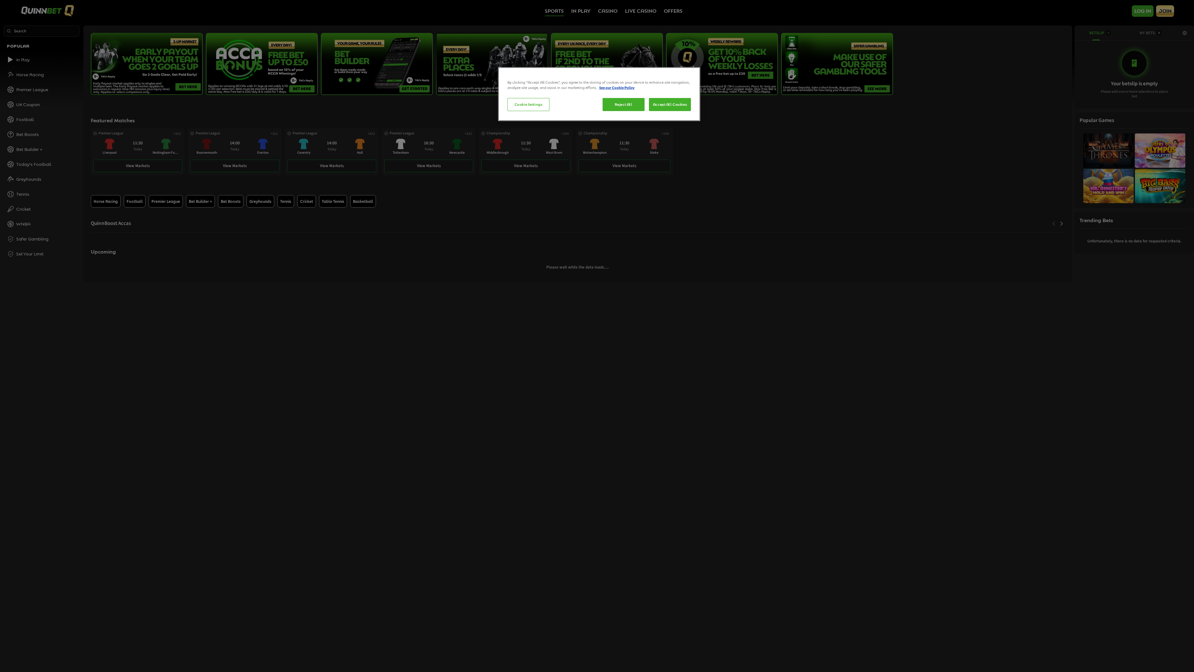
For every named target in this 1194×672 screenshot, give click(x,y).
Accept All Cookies (670, 104)
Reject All (623, 104)
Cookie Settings (529, 104)
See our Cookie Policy (617, 87)
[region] (599, 94)
